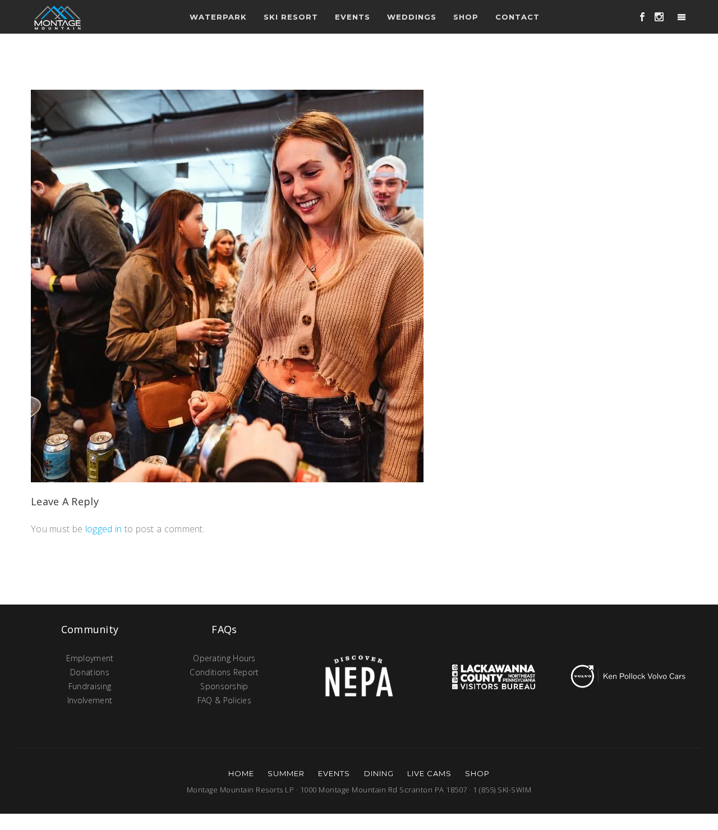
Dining (379, 773)
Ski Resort (291, 16)
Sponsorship (224, 686)
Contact (517, 16)
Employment (90, 658)
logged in (103, 529)
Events (334, 773)
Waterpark (218, 16)
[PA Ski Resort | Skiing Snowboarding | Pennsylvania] (57, 17)
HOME (241, 773)
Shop (465, 16)
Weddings (411, 16)
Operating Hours (224, 658)
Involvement (89, 700)
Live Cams (429, 773)
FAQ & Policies (224, 700)
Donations (89, 672)
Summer (286, 773)
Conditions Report (224, 672)
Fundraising (89, 686)
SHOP (477, 773)
